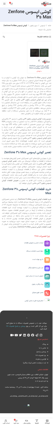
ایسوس (42, 25)
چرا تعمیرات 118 (40, 355)
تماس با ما (42, 348)
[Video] (12, 335)
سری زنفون (33, 25)
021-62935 (13, 396)
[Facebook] (33, 335)
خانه (49, 25)
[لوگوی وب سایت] (46, 3)
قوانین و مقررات (40, 359)
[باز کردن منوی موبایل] (4, 3)
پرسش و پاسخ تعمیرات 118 (15, 326)
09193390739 (22, 396)
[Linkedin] (24, 335)
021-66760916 (33, 396)
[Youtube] (16, 335)
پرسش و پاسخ (41, 352)
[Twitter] (20, 335)
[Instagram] (41, 335)
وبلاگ (44, 344)
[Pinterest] (28, 335)
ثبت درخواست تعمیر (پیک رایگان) (34, 363)
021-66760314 (43, 396)
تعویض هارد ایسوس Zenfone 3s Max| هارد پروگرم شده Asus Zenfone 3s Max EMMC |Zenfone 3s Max (39, 69)
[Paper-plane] (37, 335)
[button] (39, 60)
